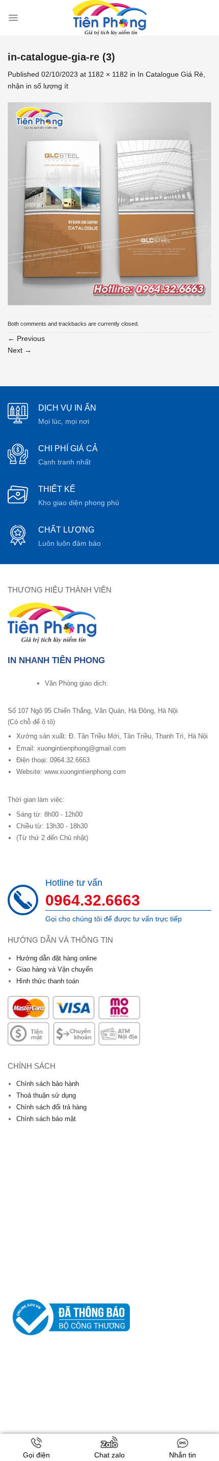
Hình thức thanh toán (47, 981)
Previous (26, 338)
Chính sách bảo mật (46, 1119)
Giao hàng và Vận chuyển (54, 969)
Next (20, 350)
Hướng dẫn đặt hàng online (56, 958)
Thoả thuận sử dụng (46, 1095)
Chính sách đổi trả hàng (51, 1107)
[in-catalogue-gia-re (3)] (109, 203)
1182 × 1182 (108, 74)
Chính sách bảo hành (47, 1083)
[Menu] (13, 17)
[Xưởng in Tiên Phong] (109, 18)
